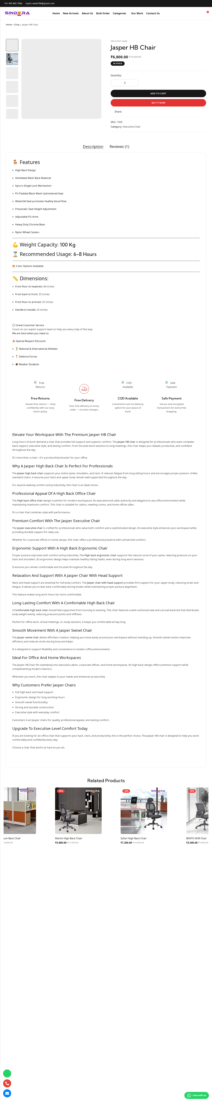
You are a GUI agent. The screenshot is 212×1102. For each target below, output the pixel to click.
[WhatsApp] (7, 1073)
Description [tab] (93, 146)
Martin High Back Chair (47, 838)
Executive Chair (119, 41)
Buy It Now (158, 102)
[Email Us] (7, 1093)
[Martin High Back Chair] (57, 810)
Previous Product (198, 24)
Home (9, 24)
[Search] (195, 13)
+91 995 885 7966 (13, 3)
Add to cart (158, 93)
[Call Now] (7, 1083)
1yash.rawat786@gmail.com (39, 3)
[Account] (201, 13)
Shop (17, 24)
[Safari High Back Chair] (122, 810)
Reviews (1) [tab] (119, 146)
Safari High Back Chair (112, 838)
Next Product (205, 24)
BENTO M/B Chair (175, 838)
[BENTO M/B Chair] (188, 810)
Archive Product (201, 24)
